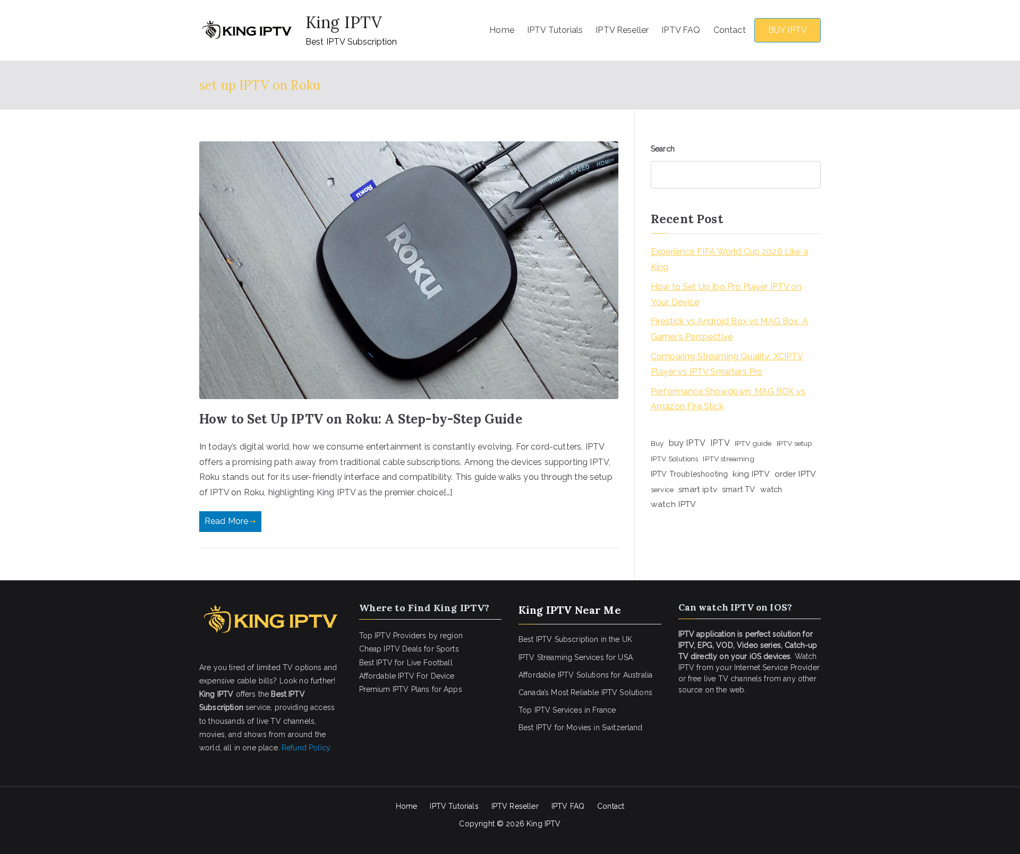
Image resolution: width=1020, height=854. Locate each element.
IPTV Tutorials (555, 30)
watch (771, 489)
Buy (657, 443)
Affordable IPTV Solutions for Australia (585, 675)
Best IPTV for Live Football (406, 662)
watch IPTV (673, 504)
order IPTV (796, 474)
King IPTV (343, 22)
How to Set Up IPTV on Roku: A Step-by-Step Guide (360, 419)
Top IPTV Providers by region (411, 635)
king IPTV (751, 474)
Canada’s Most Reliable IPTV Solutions (585, 692)
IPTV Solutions (674, 458)
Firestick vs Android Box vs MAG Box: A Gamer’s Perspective (729, 329)
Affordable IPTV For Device (407, 676)
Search (663, 149)
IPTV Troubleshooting (689, 474)
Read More (226, 521)
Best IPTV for (541, 727)
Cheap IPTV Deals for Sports (409, 649)
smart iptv (697, 489)
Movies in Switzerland (604, 727)
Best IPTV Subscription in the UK (575, 639)
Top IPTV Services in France (567, 710)
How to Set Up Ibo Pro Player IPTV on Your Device (726, 294)
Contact (729, 30)
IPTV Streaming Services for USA (575, 657)
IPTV (720, 443)
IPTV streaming (728, 458)
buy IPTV (687, 443)
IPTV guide (753, 443)
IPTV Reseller (622, 30)
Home (501, 30)
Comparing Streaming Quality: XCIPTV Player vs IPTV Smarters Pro (727, 364)
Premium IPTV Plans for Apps (410, 689)
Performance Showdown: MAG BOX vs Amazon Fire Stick (728, 399)
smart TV (738, 489)
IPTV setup (795, 443)
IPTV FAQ (680, 30)
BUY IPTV (787, 30)
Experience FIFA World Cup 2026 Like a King (729, 259)
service (662, 489)
